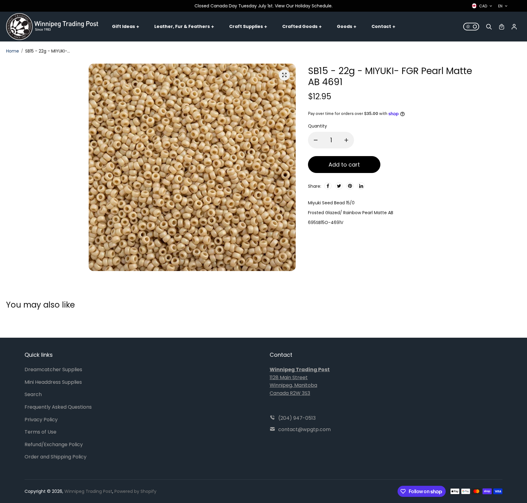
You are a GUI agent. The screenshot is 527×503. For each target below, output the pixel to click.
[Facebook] (328, 186)
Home (12, 51)
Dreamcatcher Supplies (53, 369)
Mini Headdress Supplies (53, 382)
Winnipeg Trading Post (88, 491)
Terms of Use (40, 431)
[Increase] (346, 140)
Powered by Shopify (135, 491)
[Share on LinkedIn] (361, 186)
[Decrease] (315, 140)
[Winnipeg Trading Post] (52, 26)
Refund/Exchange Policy (54, 444)
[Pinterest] (350, 186)
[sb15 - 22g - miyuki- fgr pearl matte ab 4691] (284, 75)
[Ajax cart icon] (501, 26)
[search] (489, 26)
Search (33, 394)
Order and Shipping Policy (56, 456)
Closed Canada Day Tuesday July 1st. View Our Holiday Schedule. (263, 6)
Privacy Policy (41, 419)
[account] (514, 26)
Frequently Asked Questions (58, 407)
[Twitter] (339, 186)
